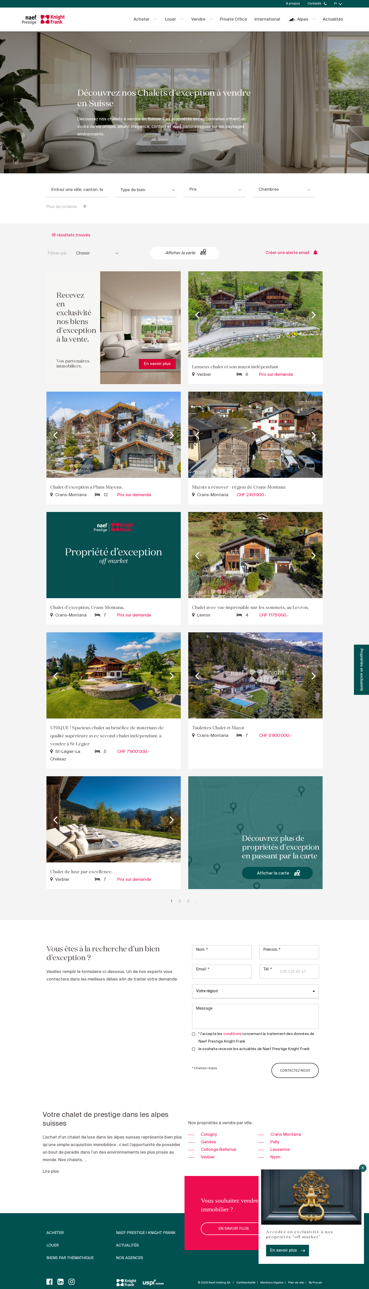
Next (314, 314)
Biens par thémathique (70, 1258)
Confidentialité (246, 1282)
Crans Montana (285, 1134)
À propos (293, 4)
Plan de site (296, 1282)
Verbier (208, 1157)
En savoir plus (283, 1250)
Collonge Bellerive (218, 1149)
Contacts (314, 4)
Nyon (275, 1157)
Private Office (233, 19)
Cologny (209, 1134)
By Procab (315, 1282)
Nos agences (129, 1258)
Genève (208, 1142)
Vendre (198, 19)
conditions (232, 1034)
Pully (274, 1142)
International (267, 19)
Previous (197, 314)
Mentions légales (271, 1282)
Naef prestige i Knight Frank (145, 1233)
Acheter (142, 19)
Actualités (333, 19)
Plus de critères (62, 206)
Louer (170, 19)
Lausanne (280, 1149)
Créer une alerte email (287, 252)
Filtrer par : (58, 253)
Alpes (302, 19)
